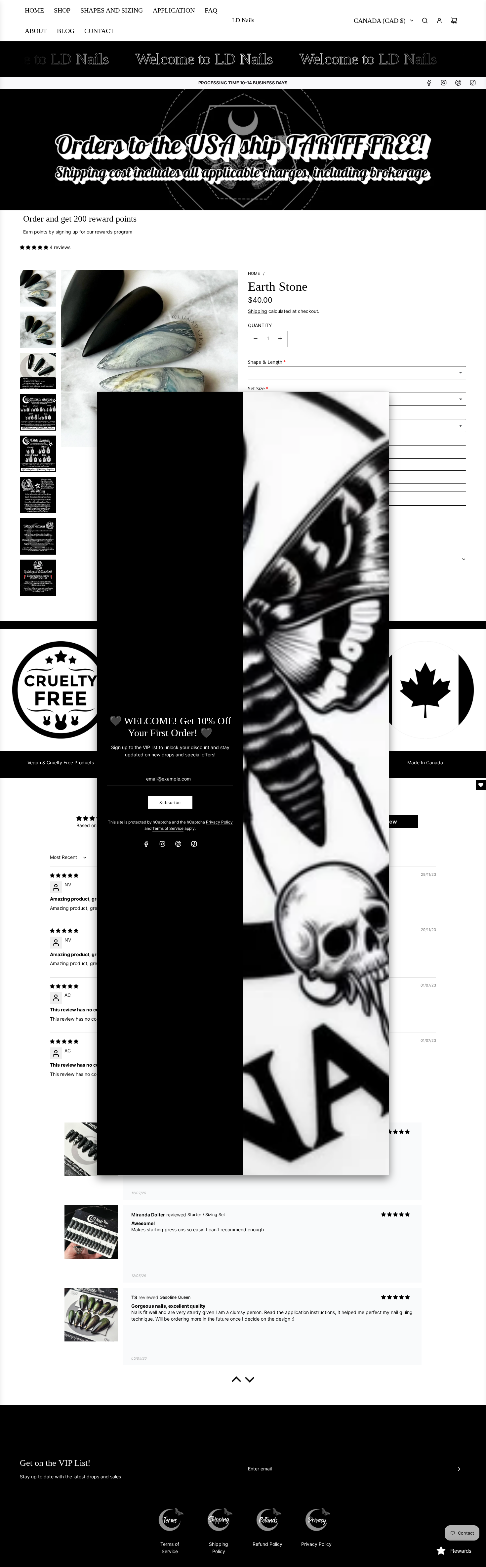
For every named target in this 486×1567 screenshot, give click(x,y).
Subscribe (170, 802)
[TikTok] (194, 843)
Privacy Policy (219, 822)
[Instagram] (162, 843)
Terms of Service (167, 828)
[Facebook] (146, 843)
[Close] (376, 403)
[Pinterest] (178, 843)
